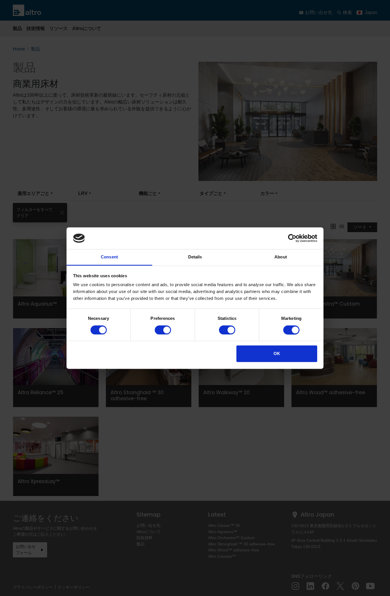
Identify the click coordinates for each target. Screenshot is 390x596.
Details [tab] (195, 257)
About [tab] (280, 257)
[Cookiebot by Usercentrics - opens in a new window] (292, 238)
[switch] (163, 329)
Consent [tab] (109, 257)
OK (277, 353)
